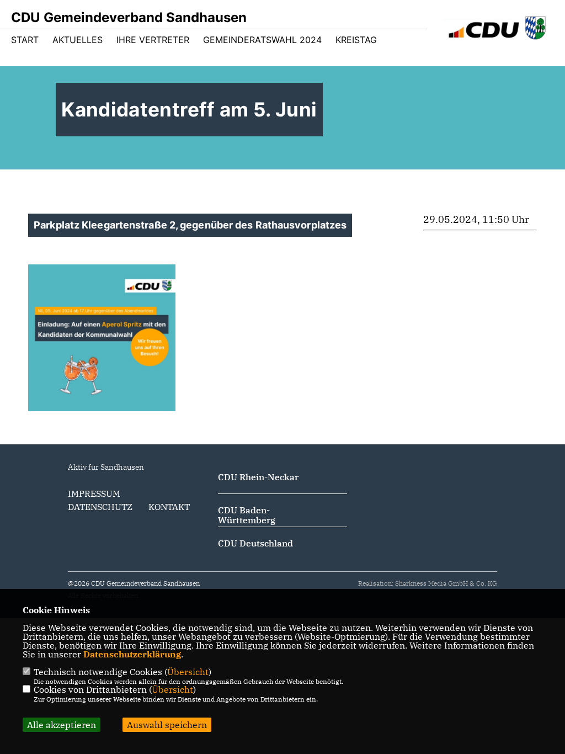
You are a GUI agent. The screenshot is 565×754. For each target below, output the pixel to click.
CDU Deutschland (255, 543)
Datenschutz (100, 506)
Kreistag (356, 39)
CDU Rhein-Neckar (258, 476)
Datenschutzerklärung (132, 654)
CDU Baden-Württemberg (246, 515)
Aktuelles (77, 39)
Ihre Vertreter (152, 39)
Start (25, 39)
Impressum (94, 493)
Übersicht (188, 671)
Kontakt (169, 506)
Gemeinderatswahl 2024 (262, 39)
